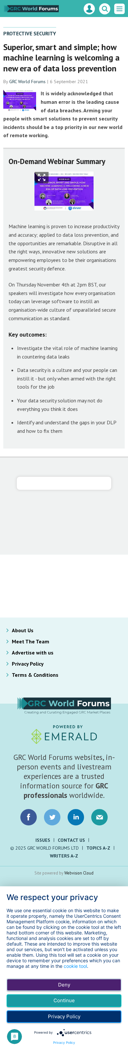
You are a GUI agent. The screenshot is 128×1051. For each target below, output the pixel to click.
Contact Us (71, 840)
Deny (64, 985)
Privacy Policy (28, 663)
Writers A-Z (64, 856)
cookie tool (75, 966)
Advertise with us (32, 652)
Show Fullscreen (41, 178)
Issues (42, 840)
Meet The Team (30, 641)
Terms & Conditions (35, 675)
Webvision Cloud (79, 873)
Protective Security (29, 33)
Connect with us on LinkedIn (75, 817)
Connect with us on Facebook (28, 817)
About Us (22, 630)
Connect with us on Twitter (52, 817)
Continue (64, 1000)
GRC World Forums (27, 81)
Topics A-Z (98, 848)
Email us (99, 817)
